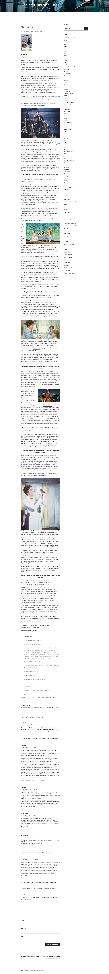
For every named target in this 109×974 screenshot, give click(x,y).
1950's (65, 49)
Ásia (65, 207)
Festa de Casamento (69, 102)
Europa (65, 215)
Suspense (66, 169)
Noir (65, 131)
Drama (65, 87)
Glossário (45, 15)
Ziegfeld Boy (67, 275)
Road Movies (67, 165)
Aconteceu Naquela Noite (70, 225)
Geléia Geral (67, 111)
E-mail (23, 928)
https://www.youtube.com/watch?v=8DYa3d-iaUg (33, 780)
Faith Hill (66, 98)
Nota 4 (23, 699)
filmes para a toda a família (39, 60)
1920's (65, 42)
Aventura (66, 71)
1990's (65, 58)
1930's (65, 44)
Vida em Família (68, 182)
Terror (65, 173)
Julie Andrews (26, 185)
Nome (23, 920)
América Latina (67, 199)
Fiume (65, 249)
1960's (44, 697)
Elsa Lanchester (47, 406)
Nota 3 (65, 145)
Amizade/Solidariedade (69, 67)
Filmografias (67, 109)
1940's (65, 46)
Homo (65, 118)
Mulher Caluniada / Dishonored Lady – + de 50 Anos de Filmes (41, 882)
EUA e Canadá (33, 697)
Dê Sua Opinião (61, 15)
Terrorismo (66, 176)
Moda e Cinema (68, 257)
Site (22, 936)
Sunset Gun (67, 270)
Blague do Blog (67, 231)
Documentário (67, 84)
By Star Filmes (67, 233)
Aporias (66, 228)
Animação (66, 69)
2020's (65, 64)
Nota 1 (65, 136)
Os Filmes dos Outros (69, 267)
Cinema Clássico (68, 239)
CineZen (66, 241)
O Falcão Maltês (68, 260)
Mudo (65, 124)
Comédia (66, 80)
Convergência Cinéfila (69, 244)
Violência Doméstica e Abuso (71, 185)
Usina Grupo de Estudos (70, 273)
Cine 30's (66, 236)
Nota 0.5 (66, 133)
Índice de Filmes (35, 15)
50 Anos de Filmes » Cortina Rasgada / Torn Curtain (38, 852)
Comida (66, 78)
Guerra (65, 113)
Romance (66, 167)
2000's (65, 60)
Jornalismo (66, 120)
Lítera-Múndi (67, 252)
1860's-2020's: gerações (70, 38)
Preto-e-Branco (68, 156)
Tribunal (66, 178)
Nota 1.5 (66, 138)
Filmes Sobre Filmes (69, 107)
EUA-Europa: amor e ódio (70, 95)
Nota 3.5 (66, 147)
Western (66, 189)
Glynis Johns (37, 409)
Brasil (65, 209)
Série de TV (67, 171)
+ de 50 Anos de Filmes (40, 5)
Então (65, 246)
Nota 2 (65, 140)
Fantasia (49, 697)
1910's (65, 40)
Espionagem (67, 89)
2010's (65, 62)
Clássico (66, 75)
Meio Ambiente (68, 122)
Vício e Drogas (67, 187)
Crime (65, 82)
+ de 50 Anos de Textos (74, 15)
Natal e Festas (67, 129)
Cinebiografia (67, 73)
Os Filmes (66, 265)
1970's (65, 53)
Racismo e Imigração (69, 160)
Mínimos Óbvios (68, 254)
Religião (66, 162)
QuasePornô (67, 158)
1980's (65, 55)
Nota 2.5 (66, 142)
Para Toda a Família (32, 699)
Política (66, 153)
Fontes (52, 15)
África (65, 204)
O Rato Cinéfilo (67, 262)
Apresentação (24, 15)
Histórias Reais (67, 116)
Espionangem (67, 91)
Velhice (66, 180)
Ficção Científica (68, 104)
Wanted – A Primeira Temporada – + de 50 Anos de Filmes (40, 888)
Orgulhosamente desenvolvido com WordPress (32, 970)
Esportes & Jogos (68, 93)
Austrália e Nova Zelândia (70, 201)
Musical (55, 697)
